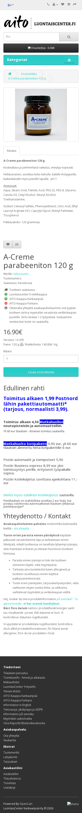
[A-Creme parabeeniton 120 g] (41, 114)
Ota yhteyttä (11, 736)
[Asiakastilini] (55, 4)
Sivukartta (9, 740)
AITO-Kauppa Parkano (17, 700)
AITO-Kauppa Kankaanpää (20, 696)
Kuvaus (11, 151)
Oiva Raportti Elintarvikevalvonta (24, 723)
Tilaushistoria (12, 778)
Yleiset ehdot (11, 691)
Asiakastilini (10, 774)
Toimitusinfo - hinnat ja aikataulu (24, 678)
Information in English (17, 705)
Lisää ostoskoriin (41, 372)
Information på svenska (18, 714)
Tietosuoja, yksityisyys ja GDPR (23, 709)
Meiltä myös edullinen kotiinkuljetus (30, 495)
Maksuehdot (11, 682)
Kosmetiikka (29, 74)
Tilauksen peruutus (15, 673)
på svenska (64, 599)
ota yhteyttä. (22, 528)
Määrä (7, 351)
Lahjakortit (10, 757)
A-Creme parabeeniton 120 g (27, 78)
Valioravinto (21, 274)
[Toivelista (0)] (62, 4)
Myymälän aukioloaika (17, 719)
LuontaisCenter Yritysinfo (19, 687)
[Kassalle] (74, 4)
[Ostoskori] (68, 4)
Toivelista (9, 783)
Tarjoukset (10, 762)
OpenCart (26, 804)
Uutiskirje (9, 788)
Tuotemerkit (11, 752)
